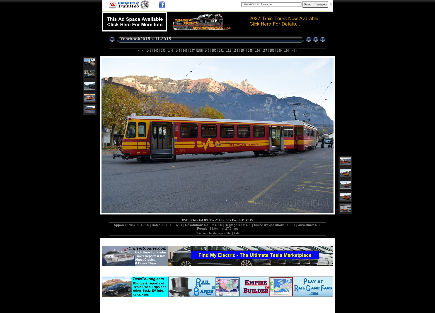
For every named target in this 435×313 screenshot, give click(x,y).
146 (185, 50)
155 (250, 50)
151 (221, 50)
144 (170, 50)
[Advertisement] (217, 241)
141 (148, 50)
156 (257, 50)
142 (156, 50)
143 (163, 50)
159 (279, 50)
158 (272, 50)
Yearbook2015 (135, 38)
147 (192, 50)
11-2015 (163, 38)
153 (235, 50)
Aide (236, 233)
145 (177, 50)
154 (243, 50)
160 (286, 50)
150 (214, 50)
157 (264, 50)
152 (228, 50)
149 (206, 50)
